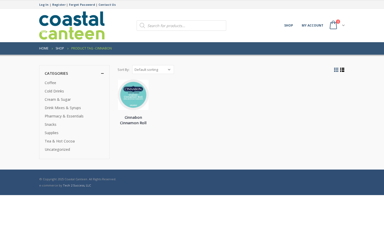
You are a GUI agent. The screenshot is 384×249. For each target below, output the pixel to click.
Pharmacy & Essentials (64, 116)
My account (312, 25)
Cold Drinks (54, 91)
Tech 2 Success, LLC (77, 185)
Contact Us (107, 5)
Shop (288, 25)
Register (59, 5)
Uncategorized (57, 149)
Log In (44, 5)
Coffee (50, 82)
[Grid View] (336, 69)
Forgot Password (82, 5)
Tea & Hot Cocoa (60, 141)
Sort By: (124, 69)
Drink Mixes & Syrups (63, 107)
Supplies (52, 132)
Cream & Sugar (58, 99)
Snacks (50, 124)
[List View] (342, 69)
